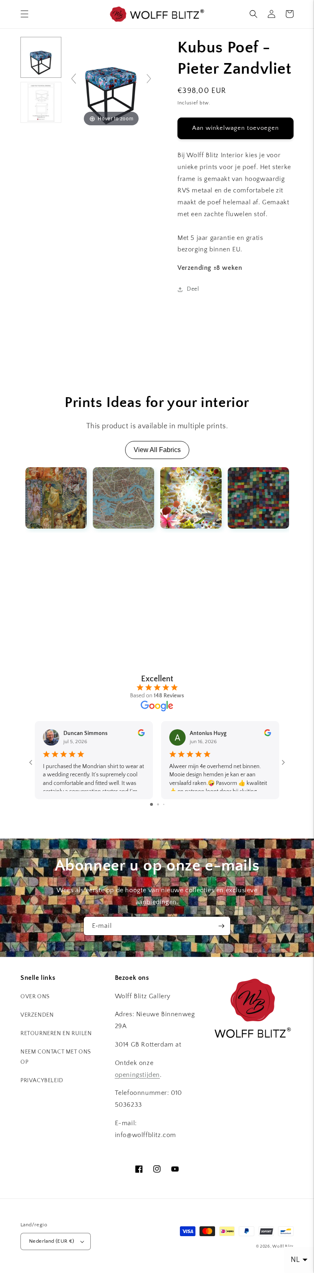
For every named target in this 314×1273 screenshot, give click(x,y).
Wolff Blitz (283, 1246)
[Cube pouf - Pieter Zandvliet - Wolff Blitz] (40, 57)
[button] (25, 14)
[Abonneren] (221, 926)
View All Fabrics (157, 449)
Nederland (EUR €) (51, 1241)
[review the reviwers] (141, 734)
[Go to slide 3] (163, 804)
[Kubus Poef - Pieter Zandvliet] (40, 102)
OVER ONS (35, 996)
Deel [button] (193, 289)
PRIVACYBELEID (41, 1080)
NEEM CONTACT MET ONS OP (55, 1057)
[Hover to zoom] (111, 82)
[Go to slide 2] (158, 804)
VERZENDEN (37, 1015)
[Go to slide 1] (151, 804)
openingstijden (137, 1075)
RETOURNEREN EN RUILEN (56, 1033)
